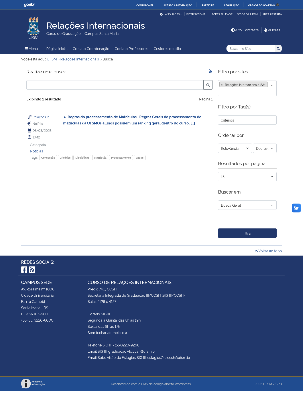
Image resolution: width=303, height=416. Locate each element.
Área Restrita (272, 14)
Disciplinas (82, 157)
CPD (278, 384)
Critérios (65, 157)
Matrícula (100, 157)
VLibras (274, 29)
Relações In (41, 117)
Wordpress (183, 384)
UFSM (267, 384)
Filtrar (247, 233)
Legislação (231, 5)
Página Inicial (56, 48)
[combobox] (247, 88)
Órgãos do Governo (261, 5)
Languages (171, 14)
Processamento (121, 157)
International (196, 14)
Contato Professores (131, 48)
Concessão (48, 157)
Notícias (36, 150)
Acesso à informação (177, 5)
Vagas (140, 157)
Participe (208, 5)
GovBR (29, 5)
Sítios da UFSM (247, 14)
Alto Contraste (247, 29)
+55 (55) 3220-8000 (37, 320)
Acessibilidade (222, 14)
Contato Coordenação (91, 48)
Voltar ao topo (270, 250)
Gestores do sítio (167, 48)
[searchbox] (220, 91)
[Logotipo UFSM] (33, 26)
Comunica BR (144, 5)
